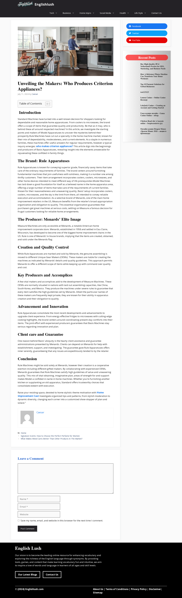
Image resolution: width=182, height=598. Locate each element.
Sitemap (97, 592)
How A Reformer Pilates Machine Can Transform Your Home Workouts (153, 76)
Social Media (105, 13)
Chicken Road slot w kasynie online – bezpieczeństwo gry (152, 122)
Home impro (85, 13)
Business (67, 13)
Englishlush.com (34, 589)
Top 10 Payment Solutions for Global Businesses (152, 85)
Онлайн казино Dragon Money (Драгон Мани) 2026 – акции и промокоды (153, 131)
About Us (98, 589)
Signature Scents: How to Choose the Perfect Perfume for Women (50, 436)
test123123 (144, 92)
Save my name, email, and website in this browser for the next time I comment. (62, 520)
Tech (51, 13)
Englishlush (44, 4)
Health (123, 13)
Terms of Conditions (117, 589)
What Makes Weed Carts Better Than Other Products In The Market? (51, 438)
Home (23, 433)
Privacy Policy (139, 589)
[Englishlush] (25, 4)
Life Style (138, 13)
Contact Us (156, 13)
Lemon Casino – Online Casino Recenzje (152, 98)
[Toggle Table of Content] (46, 104)
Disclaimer (155, 589)
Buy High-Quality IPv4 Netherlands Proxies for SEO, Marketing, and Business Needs (152, 66)
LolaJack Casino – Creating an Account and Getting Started (152, 106)
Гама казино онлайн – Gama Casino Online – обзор (152, 114)
